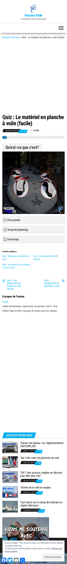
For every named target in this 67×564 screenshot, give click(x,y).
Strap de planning (17, 229)
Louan (36, 130)
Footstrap (13, 239)
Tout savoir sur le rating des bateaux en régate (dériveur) (41, 504)
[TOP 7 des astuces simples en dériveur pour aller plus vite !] (10, 476)
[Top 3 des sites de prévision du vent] (10, 462)
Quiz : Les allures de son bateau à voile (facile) (14, 284)
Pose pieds (13, 219)
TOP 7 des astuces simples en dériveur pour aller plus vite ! (41, 474)
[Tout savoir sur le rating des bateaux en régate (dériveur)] (10, 506)
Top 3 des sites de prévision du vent (39, 457)
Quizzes (16, 37)
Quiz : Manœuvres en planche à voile (51, 283)
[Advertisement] (33, 76)
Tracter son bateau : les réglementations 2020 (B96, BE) (42, 444)
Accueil (6, 37)
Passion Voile (33, 15)
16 (37, 451)
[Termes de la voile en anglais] (10, 491)
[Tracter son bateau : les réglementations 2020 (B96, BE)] (10, 447)
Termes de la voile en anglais (35, 487)
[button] (33, 8)
